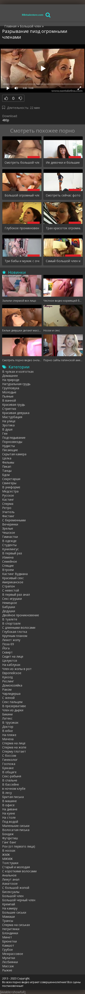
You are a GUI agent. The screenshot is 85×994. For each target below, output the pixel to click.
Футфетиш (10, 838)
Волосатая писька (15, 830)
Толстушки (10, 863)
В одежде (9, 541)
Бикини (7, 714)
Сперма (7, 504)
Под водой (10, 821)
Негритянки (10, 929)
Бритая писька (13, 797)
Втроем (8, 570)
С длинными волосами (18, 627)
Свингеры (9, 483)
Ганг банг (9, 842)
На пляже (9, 735)
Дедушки (8, 611)
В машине (9, 801)
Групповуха (10, 388)
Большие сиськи (14, 912)
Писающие (10, 450)
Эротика (8, 425)
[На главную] (33, 15)
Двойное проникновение (20, 615)
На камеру (9, 908)
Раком (7, 689)
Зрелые (7, 528)
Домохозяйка (12, 685)
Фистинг (8, 516)
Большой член (13, 896)
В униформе (11, 487)
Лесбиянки (10, 962)
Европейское (11, 673)
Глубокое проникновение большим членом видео (22, 228)
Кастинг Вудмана (15, 574)
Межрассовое (12, 954)
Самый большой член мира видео (63, 261)
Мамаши (8, 916)
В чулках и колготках (18, 371)
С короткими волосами (19, 871)
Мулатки (8, 958)
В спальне (9, 780)
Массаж (8, 966)
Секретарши (11, 479)
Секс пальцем (12, 702)
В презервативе (14, 706)
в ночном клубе (14, 788)
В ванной (9, 400)
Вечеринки (10, 524)
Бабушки (8, 607)
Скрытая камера (14, 454)
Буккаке (8, 768)
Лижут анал (10, 879)
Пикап (6, 466)
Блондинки (10, 933)
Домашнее (10, 376)
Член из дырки (12, 710)
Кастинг (8, 499)
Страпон (8, 586)
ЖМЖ (6, 855)
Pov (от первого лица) (18, 846)
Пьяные (8, 396)
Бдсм (6, 475)
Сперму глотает (14, 751)
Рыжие (7, 970)
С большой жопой (15, 888)
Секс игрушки (12, 599)
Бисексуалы (10, 892)
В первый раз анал (16, 594)
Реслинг (8, 681)
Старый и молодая (16, 867)
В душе (7, 429)
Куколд (7, 677)
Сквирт (7, 652)
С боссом (9, 755)
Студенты (9, 545)
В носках (8, 850)
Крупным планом (14, 636)
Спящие (8, 565)
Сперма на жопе (14, 747)
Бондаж (8, 834)
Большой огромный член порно (22, 195)
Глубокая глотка (14, 632)
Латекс (7, 718)
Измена (8, 557)
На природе (10, 380)
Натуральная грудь (16, 384)
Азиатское (10, 883)
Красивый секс (13, 578)
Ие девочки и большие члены (63, 162)
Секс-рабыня (11, 776)
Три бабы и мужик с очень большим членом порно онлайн (22, 261)
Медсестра (10, 491)
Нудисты (8, 446)
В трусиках (10, 722)
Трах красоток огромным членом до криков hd (63, 228)
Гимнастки (10, 537)
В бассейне (10, 784)
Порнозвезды (12, 442)
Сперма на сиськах (16, 925)
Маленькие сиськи (15, 826)
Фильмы (8, 462)
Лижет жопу (11, 640)
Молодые (9, 392)
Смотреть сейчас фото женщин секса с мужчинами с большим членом (63, 195)
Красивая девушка (15, 413)
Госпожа (8, 764)
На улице (8, 421)
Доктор (7, 727)
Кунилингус (10, 549)
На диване (9, 809)
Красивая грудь (13, 404)
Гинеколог (10, 760)
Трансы (7, 921)
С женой (8, 698)
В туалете (9, 619)
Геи (4, 433)
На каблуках (11, 665)
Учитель (8, 512)
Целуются (9, 660)
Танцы (7, 471)
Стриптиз (9, 409)
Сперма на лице (14, 743)
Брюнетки (9, 941)
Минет (7, 937)
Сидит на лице (12, 656)
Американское (12, 582)
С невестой (10, 590)
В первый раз (12, 553)
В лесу (7, 793)
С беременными (14, 520)
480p (5, 120)
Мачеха (8, 739)
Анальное (9, 875)
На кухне (8, 813)
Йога (6, 648)
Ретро (6, 508)
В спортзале (11, 623)
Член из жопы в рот (17, 669)
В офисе (8, 805)
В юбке (7, 731)
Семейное (9, 561)
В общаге (9, 772)
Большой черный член (18, 900)
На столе (9, 817)
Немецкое (9, 603)
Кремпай (8, 904)
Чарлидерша (11, 693)
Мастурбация (12, 417)
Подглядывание (14, 437)
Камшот (8, 945)
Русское (8, 495)
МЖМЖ (7, 859)
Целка (6, 458)
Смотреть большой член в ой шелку (22, 162)
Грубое (7, 949)
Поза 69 (8, 644)
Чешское (8, 532)
